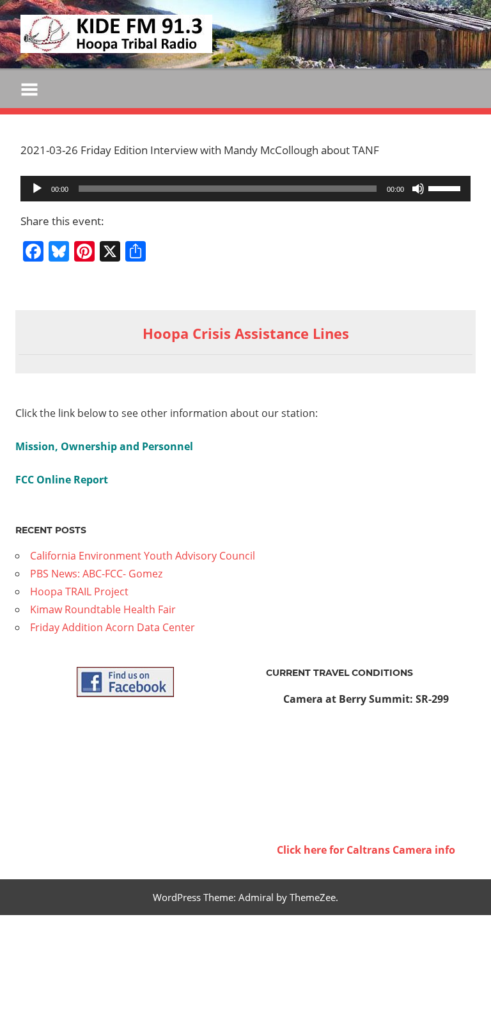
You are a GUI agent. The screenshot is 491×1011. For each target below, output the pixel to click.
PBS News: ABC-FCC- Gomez (96, 574)
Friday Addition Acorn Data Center (112, 627)
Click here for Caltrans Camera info (366, 850)
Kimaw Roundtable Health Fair (103, 609)
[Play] (37, 188)
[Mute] (418, 188)
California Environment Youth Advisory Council (142, 556)
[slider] (446, 187)
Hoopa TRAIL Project (79, 591)
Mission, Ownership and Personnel (104, 446)
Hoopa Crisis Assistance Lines (246, 333)
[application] (245, 188)
